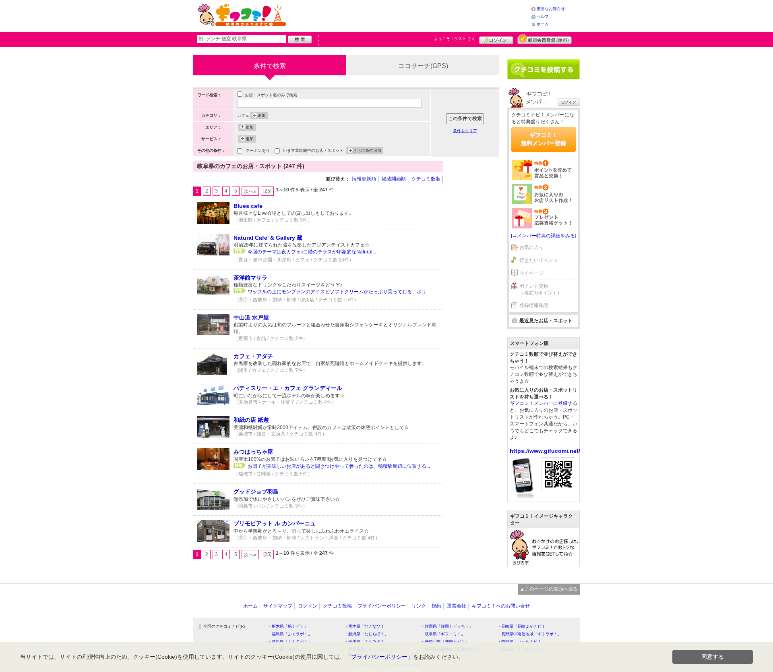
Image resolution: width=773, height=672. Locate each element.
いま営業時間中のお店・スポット (313, 150)
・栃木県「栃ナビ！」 (288, 626)
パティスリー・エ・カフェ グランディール (288, 388)
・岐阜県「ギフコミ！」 (443, 634)
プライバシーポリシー (382, 606)
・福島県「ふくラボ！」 (290, 634)
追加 (262, 115)
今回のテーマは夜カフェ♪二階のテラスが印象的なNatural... (312, 252)
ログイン (496, 39)
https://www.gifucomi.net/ (545, 451)
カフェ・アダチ (253, 356)
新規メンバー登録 (544, 39)
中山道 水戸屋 (251, 317)
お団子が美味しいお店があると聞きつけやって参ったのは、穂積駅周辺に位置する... (339, 466)
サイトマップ (277, 606)
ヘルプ (543, 16)
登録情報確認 (533, 305)
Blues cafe (248, 206)
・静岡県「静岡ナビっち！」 (447, 626)
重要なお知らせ (551, 8)
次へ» (250, 191)
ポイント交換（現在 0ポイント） (540, 289)
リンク (418, 606)
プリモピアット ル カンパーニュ (275, 523)
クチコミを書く (543, 69)
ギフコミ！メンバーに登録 (539, 403)
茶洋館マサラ (250, 277)
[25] (267, 191)
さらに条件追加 (367, 150)
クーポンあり (258, 150)
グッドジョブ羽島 (256, 491)
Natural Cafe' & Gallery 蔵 (268, 237)
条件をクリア (465, 131)
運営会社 (456, 606)
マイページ (531, 273)
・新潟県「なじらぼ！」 (366, 634)
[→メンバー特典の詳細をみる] (543, 236)
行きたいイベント (538, 260)
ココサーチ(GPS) (423, 65)
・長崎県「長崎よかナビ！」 (523, 626)
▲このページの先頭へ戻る (549, 589)
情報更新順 (364, 179)
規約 (436, 606)
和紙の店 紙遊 (251, 420)
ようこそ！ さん (454, 38)
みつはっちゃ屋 (253, 451)
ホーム (543, 24)
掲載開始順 (394, 179)
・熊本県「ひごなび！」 (366, 626)
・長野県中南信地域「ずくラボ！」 (529, 634)
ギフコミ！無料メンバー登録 (543, 139)
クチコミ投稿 (337, 606)
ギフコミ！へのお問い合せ (501, 606)
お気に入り (531, 247)
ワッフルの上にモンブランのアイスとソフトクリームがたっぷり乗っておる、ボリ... (339, 292)
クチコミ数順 (425, 179)
